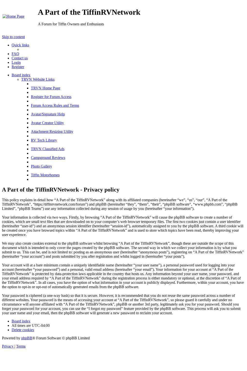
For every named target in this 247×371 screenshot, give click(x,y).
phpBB (26, 338)
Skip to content (13, 37)
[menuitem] (13, 16)
